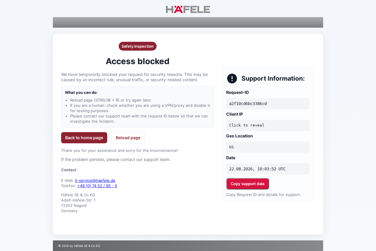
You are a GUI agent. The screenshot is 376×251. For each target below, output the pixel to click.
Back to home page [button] (84, 137)
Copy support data (247, 184)
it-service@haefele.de (95, 180)
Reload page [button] (128, 137)
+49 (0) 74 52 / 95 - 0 (97, 185)
